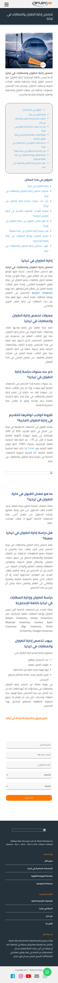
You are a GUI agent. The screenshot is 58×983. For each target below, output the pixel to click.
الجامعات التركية (42, 292)
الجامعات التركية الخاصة (42, 901)
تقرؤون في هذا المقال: (32, 110)
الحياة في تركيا (46, 908)
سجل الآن (49, 861)
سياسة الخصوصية (45, 883)
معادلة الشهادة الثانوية (42, 876)
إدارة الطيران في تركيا (37, 114)
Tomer (31, 448)
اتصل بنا (49, 923)
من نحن (49, 916)
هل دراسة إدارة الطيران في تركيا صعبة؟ (30, 151)
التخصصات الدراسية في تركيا (40, 868)
